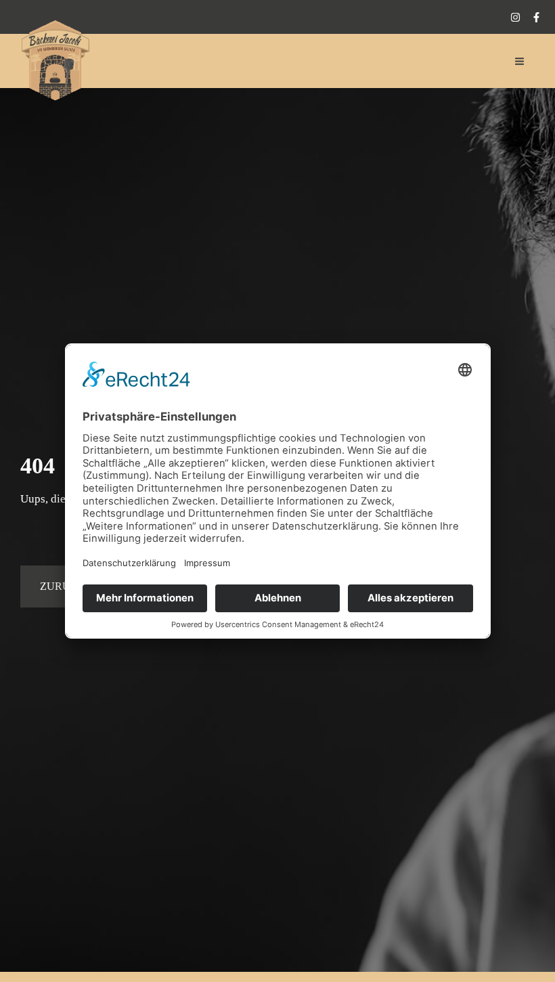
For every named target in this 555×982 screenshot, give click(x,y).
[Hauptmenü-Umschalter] (520, 61)
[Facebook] (536, 17)
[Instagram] (515, 17)
